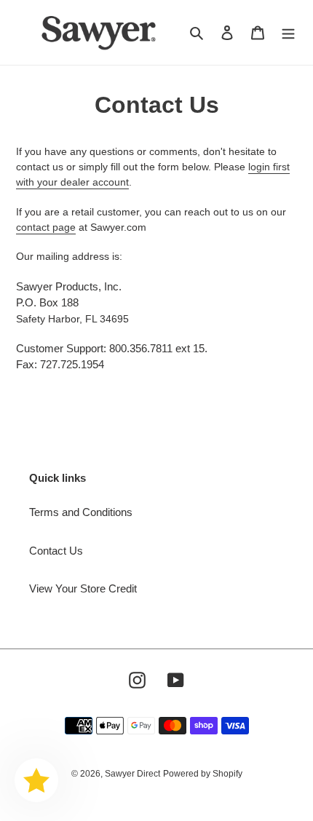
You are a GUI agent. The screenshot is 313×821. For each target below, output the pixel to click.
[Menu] (288, 32)
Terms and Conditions (80, 512)
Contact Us (56, 550)
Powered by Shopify (202, 774)
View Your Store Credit (83, 588)
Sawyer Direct (132, 774)
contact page (46, 227)
